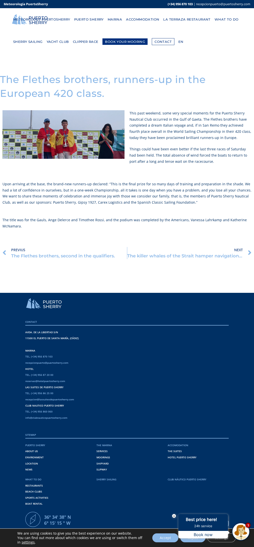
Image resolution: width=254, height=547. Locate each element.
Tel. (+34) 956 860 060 (39, 411)
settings (28, 542)
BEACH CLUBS (33, 491)
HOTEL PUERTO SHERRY (182, 457)
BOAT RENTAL (33, 503)
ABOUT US (31, 451)
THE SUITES (175, 451)
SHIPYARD (102, 463)
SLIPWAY (101, 469)
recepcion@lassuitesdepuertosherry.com (49, 399)
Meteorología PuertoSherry (26, 4)
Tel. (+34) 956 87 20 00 (39, 375)
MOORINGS (103, 457)
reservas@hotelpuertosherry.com (45, 381)
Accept (165, 537)
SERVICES (102, 451)
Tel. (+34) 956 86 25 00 (39, 393)
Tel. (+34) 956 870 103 (39, 356)
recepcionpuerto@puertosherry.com (223, 4)
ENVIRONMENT (34, 457)
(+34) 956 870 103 (180, 4)
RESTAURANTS (34, 485)
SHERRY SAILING (106, 479)
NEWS (28, 469)
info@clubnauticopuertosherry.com (46, 417)
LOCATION (31, 463)
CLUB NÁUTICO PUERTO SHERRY (187, 479)
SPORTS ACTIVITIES (36, 497)
